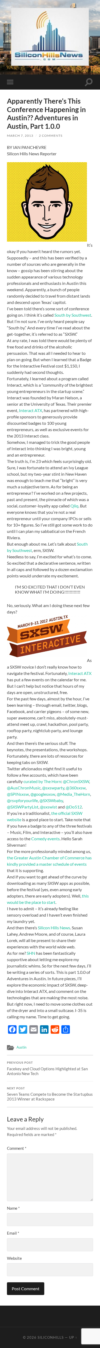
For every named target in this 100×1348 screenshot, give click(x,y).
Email (13, 1233)
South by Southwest (72, 314)
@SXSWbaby (51, 800)
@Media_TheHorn (73, 794)
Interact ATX (30, 410)
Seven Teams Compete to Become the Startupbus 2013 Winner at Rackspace (50, 1094)
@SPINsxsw (18, 794)
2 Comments (50, 136)
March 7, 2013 (20, 136)
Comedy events (45, 838)
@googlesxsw (42, 794)
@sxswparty (53, 787)
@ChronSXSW (76, 781)
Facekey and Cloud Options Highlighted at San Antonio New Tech (47, 1068)
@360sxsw (76, 787)
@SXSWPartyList (22, 806)
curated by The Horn (42, 781)
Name (13, 1208)
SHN (31, 953)
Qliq (74, 505)
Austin (21, 1047)
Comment (16, 1148)
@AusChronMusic (24, 787)
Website (14, 1258)
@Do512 (74, 806)
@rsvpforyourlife (22, 800)
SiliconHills (51, 1337)
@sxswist (48, 806)
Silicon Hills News (54, 927)
